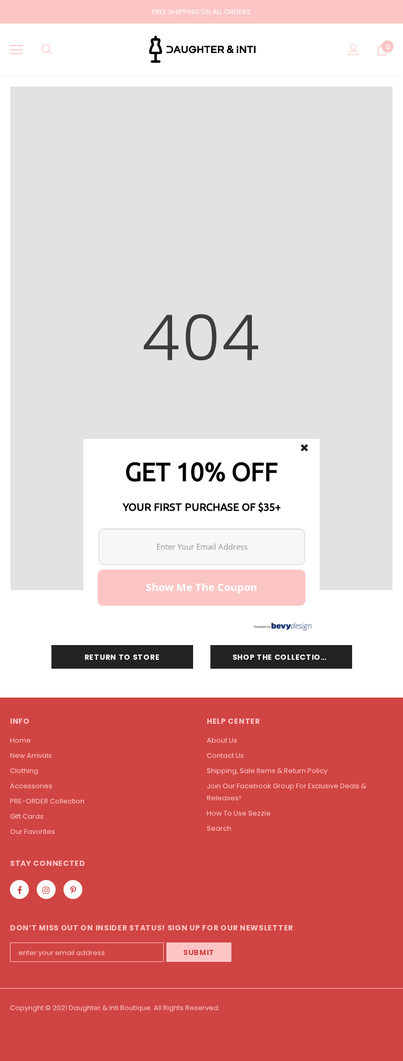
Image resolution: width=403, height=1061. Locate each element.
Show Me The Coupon (201, 587)
